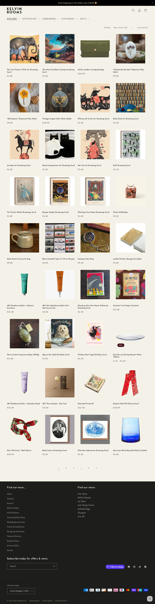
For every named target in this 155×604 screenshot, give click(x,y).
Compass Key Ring (86, 259)
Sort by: (107, 27)
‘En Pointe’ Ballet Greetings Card (21, 212)
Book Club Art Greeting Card (126, 119)
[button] (13, 19)
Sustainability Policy (16, 517)
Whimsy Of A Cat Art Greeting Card (93, 119)
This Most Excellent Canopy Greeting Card (58, 70)
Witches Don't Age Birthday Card (92, 355)
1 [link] (58, 468)
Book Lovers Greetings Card (54, 450)
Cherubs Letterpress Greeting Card (93, 450)
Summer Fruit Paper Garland (126, 305)
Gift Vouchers (13, 512)
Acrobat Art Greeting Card (18, 165)
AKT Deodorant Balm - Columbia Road (23, 404)
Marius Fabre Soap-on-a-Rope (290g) (23, 355)
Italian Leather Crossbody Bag (91, 69)
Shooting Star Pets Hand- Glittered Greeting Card (93, 306)
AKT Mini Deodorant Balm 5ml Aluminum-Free (55, 306)
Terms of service (61, 601)
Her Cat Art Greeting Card (89, 165)
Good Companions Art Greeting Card (58, 165)
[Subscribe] (54, 566)
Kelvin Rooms (13, 508)
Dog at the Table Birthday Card (56, 355)
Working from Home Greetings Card (93, 212)
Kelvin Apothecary (19, 601)
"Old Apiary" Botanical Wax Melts (22, 119)
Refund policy (35, 601)
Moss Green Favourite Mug (19, 259)
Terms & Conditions (15, 527)
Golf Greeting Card (121, 165)
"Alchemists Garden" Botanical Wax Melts (128, 70)
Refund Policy (13, 541)
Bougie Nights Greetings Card (55, 212)
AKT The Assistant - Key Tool (54, 404)
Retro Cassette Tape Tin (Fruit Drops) (58, 259)
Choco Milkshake (120, 212)
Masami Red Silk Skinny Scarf (126, 404)
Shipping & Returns (15, 531)
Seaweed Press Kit (86, 404)
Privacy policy (47, 601)
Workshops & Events (16, 522)
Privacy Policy (13, 545)
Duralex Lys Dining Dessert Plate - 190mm (127, 356)
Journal (10, 503)
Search (10, 550)
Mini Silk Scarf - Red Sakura (19, 450)
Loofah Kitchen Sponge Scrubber (127, 259)
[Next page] (96, 468)
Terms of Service (14, 536)
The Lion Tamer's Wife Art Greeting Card (22, 70)
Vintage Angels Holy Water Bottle (57, 119)
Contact (10, 498)
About (9, 494)
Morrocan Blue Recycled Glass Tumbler (130, 450)
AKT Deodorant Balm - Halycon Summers (20, 306)
